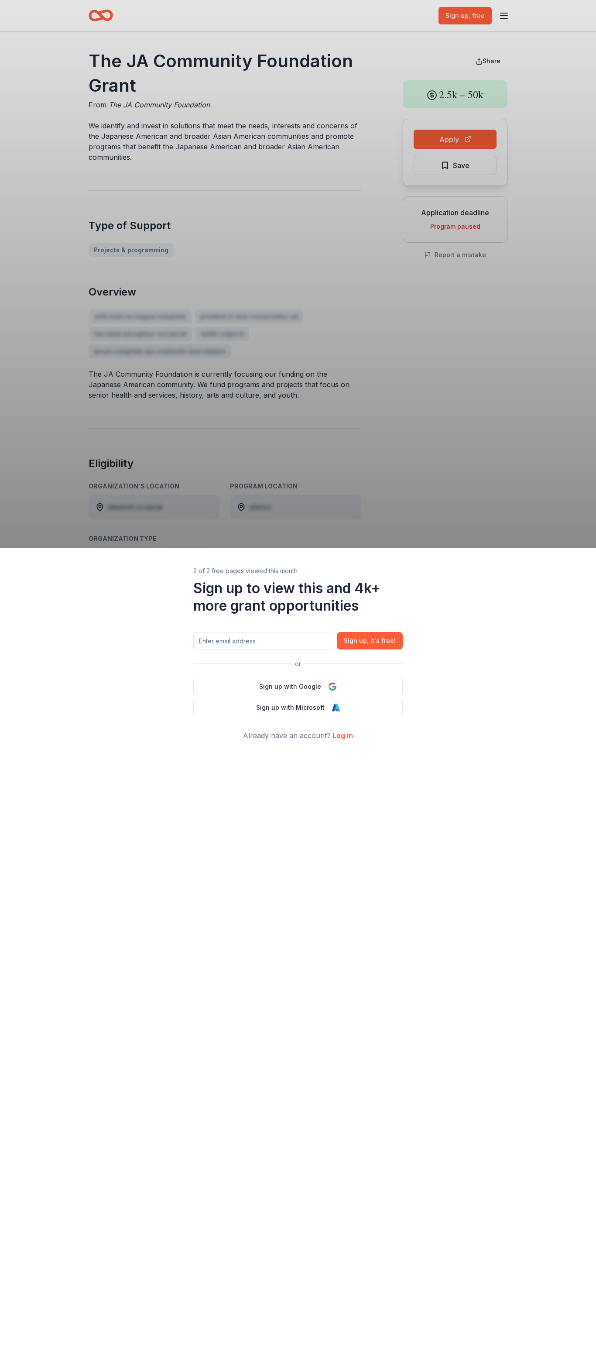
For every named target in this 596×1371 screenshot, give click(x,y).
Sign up (370, 640)
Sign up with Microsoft (290, 707)
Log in (342, 735)
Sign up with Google (290, 686)
